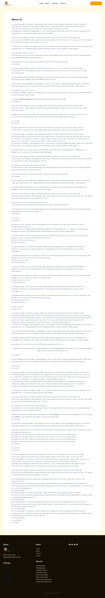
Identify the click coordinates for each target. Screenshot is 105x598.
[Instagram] (74, 544)
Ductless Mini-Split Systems (44, 579)
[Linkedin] (77, 544)
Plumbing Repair (40, 565)
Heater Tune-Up (8, 572)
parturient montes (23, 57)
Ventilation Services (41, 570)
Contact (63, 3)
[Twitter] (72, 544)
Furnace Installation (8, 576)
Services (55, 3)
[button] (96, 3)
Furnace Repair (7, 581)
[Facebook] (69, 544)
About (47, 3)
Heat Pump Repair (8, 567)
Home (41, 3)
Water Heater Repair (42, 575)
